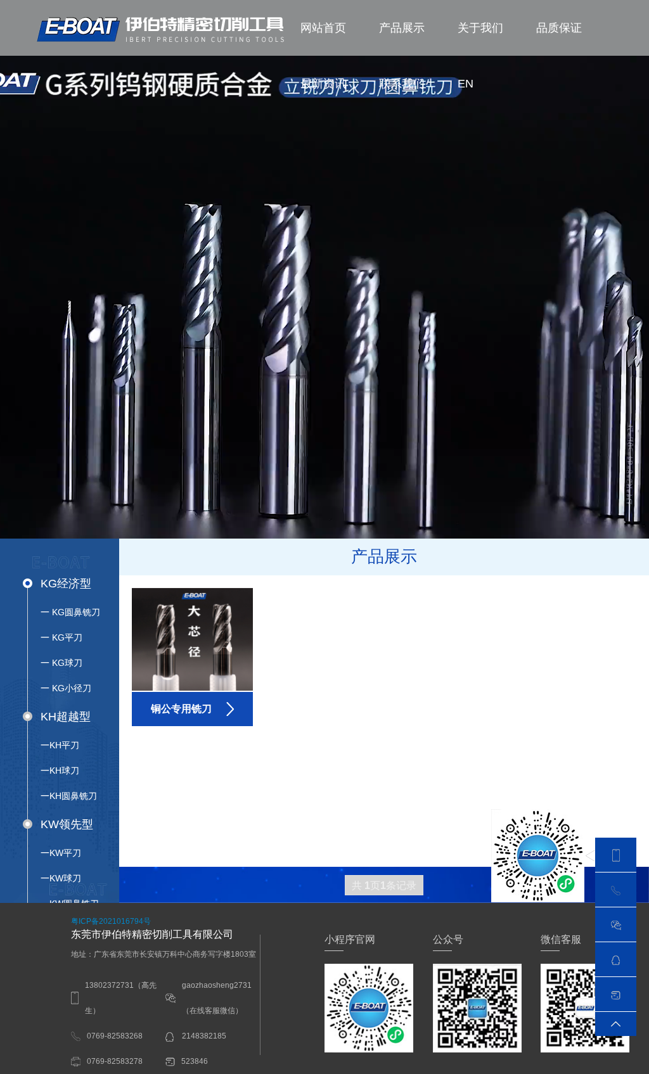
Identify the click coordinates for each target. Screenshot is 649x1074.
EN (465, 83)
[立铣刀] (163, 29)
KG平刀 (61, 637)
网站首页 (323, 28)
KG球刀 (61, 663)
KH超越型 (66, 716)
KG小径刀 (66, 688)
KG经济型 (66, 583)
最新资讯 (323, 83)
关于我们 (480, 28)
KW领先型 (67, 824)
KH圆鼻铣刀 (69, 796)
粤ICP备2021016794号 (111, 921)
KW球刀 (61, 878)
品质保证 (559, 28)
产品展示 (402, 28)
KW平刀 (61, 853)
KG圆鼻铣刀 (70, 612)
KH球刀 (60, 770)
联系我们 (402, 83)
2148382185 (203, 1036)
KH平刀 (60, 745)
